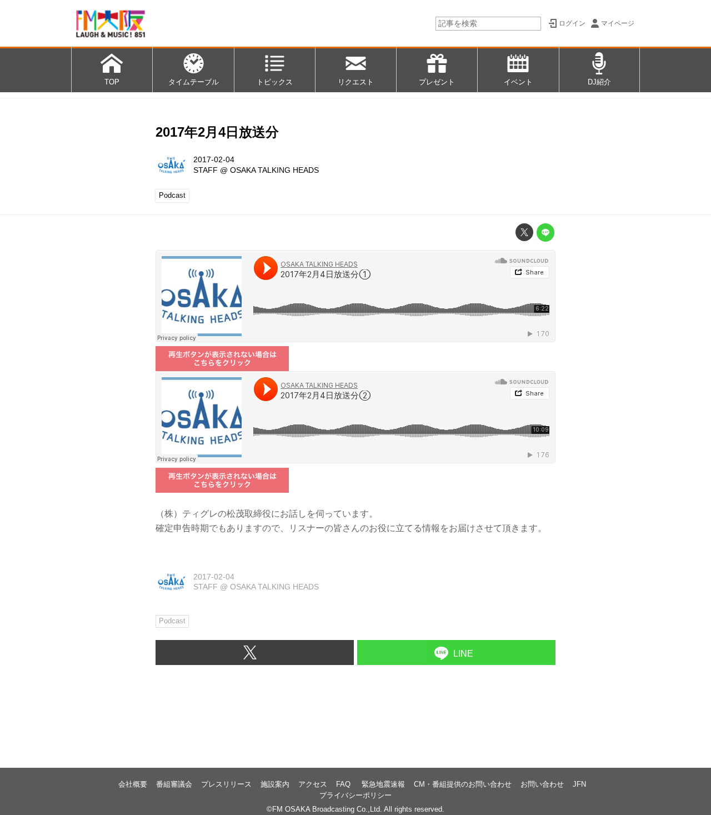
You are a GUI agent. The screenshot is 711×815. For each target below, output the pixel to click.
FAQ (344, 784)
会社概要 (132, 784)
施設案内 (275, 784)
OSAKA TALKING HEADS (274, 170)
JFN (579, 784)
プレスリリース (226, 784)
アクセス (312, 784)
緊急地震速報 (383, 784)
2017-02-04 (213, 159)
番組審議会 (174, 784)
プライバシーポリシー (355, 795)
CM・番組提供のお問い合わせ (463, 784)
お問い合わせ (542, 784)
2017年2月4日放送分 (217, 131)
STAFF (205, 170)
